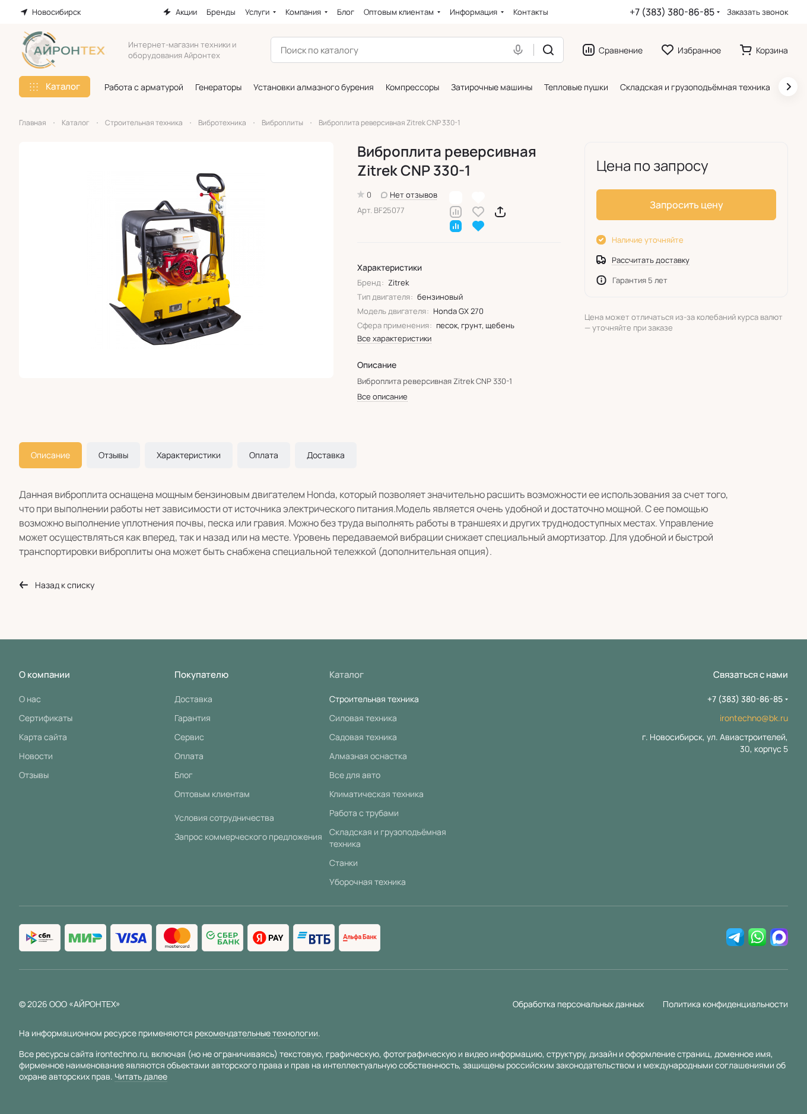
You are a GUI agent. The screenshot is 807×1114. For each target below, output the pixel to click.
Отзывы (113, 455)
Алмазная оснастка (368, 755)
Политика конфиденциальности (725, 1004)
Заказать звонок (757, 12)
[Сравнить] (455, 211)
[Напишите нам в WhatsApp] (757, 937)
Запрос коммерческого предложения (248, 836)
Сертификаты (45, 717)
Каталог (346, 674)
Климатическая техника (376, 793)
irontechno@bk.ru (754, 717)
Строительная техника (374, 698)
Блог (183, 774)
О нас (30, 698)
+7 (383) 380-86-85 (672, 11)
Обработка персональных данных (578, 1004)
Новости (36, 755)
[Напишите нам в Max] (779, 937)
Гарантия (192, 717)
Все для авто (354, 774)
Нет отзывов (413, 194)
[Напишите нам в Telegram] (735, 937)
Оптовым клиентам (212, 793)
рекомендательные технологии (256, 1033)
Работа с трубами (364, 812)
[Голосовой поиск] (520, 49)
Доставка (326, 455)
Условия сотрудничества (224, 817)
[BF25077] (176, 260)
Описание (50, 455)
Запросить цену (686, 204)
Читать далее (141, 1076)
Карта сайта (43, 736)
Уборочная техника (367, 881)
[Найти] (548, 49)
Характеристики (189, 455)
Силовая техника (363, 717)
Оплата (263, 455)
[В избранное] (478, 211)
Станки (343, 862)
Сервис (189, 736)
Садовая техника (363, 736)
